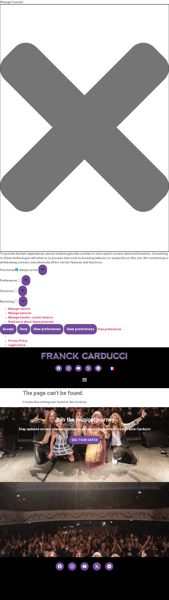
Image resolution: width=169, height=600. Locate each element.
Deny (23, 329)
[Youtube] (78, 368)
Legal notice (16, 345)
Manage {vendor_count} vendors (30, 317)
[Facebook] (58, 368)
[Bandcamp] (98, 368)
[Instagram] (68, 368)
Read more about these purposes (31, 321)
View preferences (47, 329)
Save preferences (80, 329)
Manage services (20, 313)
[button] (84, 128)
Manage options (19, 308)
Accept (8, 329)
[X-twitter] (88, 368)
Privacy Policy (17, 340)
